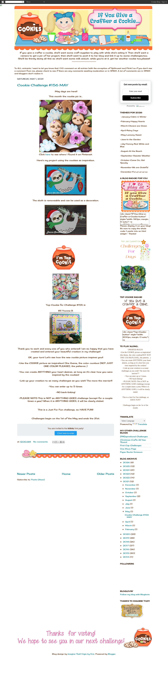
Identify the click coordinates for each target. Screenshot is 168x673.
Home (66, 473)
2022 (126, 478)
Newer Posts (26, 473)
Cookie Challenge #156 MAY (42, 85)
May (127, 511)
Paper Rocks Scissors (131, 452)
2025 (126, 466)
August (129, 500)
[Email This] (53, 442)
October (129, 492)
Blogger (112, 654)
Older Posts (105, 473)
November (130, 489)
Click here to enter (65, 433)
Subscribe (135, 98)
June (128, 508)
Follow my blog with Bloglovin (135, 594)
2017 (126, 545)
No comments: (41, 442)
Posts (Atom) (38, 479)
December (130, 485)
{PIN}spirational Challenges (134, 436)
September (131, 496)
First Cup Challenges (130, 445)
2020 (127, 534)
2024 (126, 470)
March (128, 525)
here (47, 154)
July (127, 504)
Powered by (131, 106)
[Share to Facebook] (61, 442)
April (128, 522)
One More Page (128, 449)
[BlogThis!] (56, 442)
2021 (126, 481)
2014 (126, 557)
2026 (126, 462)
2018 (126, 542)
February (130, 529)
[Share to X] (58, 442)
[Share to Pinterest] (63, 442)
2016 (126, 549)
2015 (126, 553)
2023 (126, 474)
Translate (142, 424)
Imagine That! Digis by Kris (81, 654)
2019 (126, 538)
